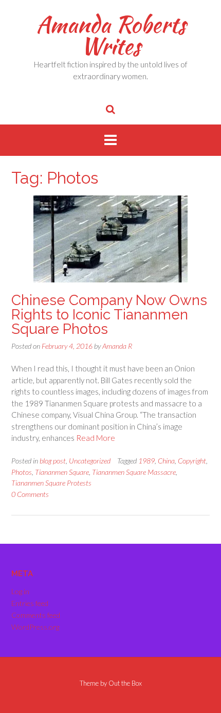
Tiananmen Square (62, 472)
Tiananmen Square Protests (51, 482)
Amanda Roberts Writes (111, 35)
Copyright (192, 460)
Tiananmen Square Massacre (134, 472)
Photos (21, 472)
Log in (20, 591)
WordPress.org (35, 626)
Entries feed (29, 603)
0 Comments (30, 494)
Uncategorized (89, 460)
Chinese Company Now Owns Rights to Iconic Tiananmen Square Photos (109, 314)
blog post (53, 460)
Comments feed (35, 615)
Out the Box (125, 683)
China (166, 460)
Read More (95, 437)
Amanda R (117, 346)
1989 (146, 460)
